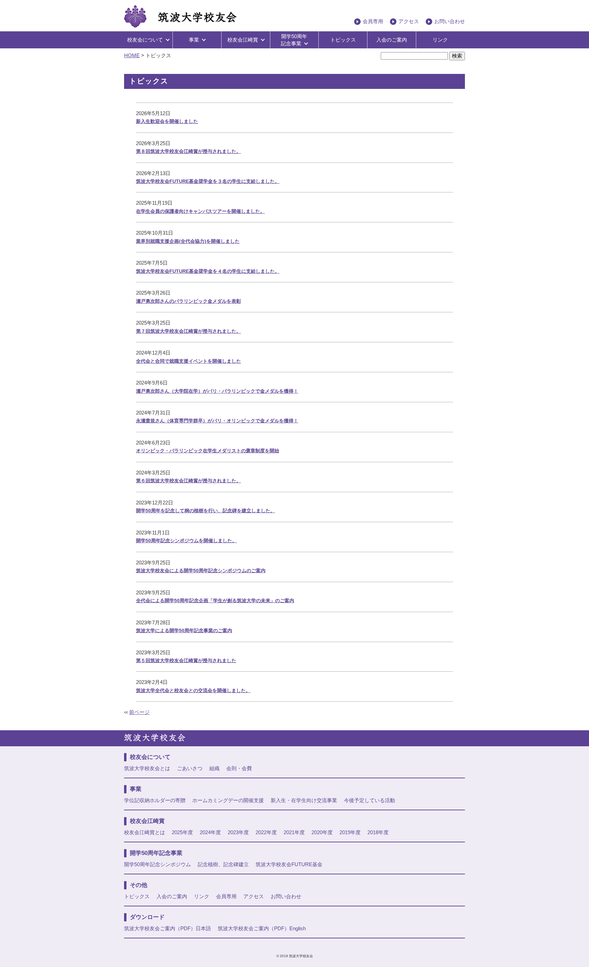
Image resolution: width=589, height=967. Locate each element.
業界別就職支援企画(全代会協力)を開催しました (188, 241)
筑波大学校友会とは (147, 768)
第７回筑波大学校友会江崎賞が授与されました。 (188, 331)
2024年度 (210, 832)
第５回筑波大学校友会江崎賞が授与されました (186, 660)
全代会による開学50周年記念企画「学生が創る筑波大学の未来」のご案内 (215, 600)
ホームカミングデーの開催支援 (228, 800)
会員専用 (373, 21)
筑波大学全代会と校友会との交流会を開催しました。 (193, 690)
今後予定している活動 (369, 800)
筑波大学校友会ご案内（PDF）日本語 (167, 928)
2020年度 (322, 832)
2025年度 (182, 832)
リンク (440, 40)
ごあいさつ (189, 768)
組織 (214, 768)
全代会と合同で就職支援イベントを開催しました (188, 361)
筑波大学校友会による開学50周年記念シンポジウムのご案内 (201, 570)
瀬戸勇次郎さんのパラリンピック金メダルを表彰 (188, 301)
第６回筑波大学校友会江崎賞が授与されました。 (188, 480)
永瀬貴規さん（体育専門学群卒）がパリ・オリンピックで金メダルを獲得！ (217, 420)
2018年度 (378, 832)
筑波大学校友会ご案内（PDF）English (262, 928)
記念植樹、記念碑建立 (223, 864)
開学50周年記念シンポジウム (157, 864)
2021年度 (294, 832)
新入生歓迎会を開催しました (167, 121)
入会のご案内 (391, 40)
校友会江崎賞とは (144, 832)
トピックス (343, 40)
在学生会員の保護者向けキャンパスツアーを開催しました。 (200, 211)
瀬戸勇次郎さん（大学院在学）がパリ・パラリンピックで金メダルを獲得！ (217, 391)
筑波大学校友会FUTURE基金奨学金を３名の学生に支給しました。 (208, 181)
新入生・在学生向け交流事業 (304, 800)
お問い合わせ (449, 21)
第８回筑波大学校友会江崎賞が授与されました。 (188, 151)
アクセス (408, 21)
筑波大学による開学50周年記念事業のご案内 (184, 630)
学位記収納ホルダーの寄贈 (154, 800)
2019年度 (350, 832)
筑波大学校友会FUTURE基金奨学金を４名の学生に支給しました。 (208, 271)
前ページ (139, 712)
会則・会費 (239, 768)
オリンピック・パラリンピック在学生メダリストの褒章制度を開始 (207, 450)
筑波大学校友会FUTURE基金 (289, 864)
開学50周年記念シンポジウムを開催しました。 (186, 540)
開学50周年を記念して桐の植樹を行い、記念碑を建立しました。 (205, 510)
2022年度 (266, 832)
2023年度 (238, 832)
